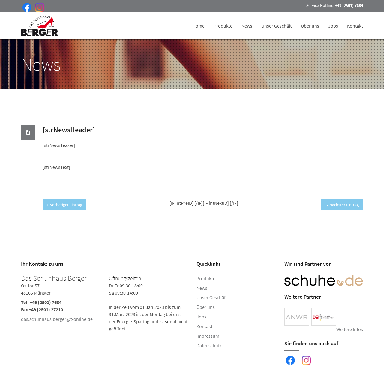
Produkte (223, 26)
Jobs (333, 26)
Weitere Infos (349, 329)
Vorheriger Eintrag (66, 204)
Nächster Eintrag (343, 204)
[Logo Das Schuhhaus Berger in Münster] (40, 25)
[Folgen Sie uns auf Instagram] (38, 6)
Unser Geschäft (276, 26)
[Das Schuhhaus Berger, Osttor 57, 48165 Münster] (104, 303)
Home (199, 26)
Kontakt (355, 26)
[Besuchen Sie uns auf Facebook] (25, 6)
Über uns (310, 26)
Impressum (207, 336)
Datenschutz (209, 345)
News (247, 26)
